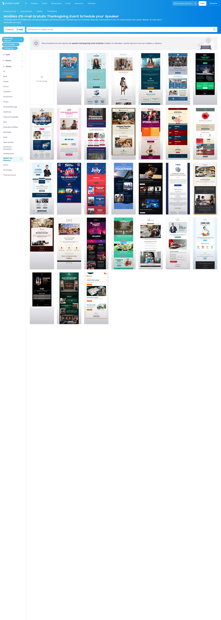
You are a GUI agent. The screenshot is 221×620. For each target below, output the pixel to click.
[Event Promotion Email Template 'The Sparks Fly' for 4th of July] (69, 189)
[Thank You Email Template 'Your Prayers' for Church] (42, 243)
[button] (22, 55)
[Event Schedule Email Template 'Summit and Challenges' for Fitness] (150, 134)
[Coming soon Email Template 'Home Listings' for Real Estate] (96, 298)
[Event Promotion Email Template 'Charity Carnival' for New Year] (123, 243)
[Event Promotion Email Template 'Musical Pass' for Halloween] (96, 243)
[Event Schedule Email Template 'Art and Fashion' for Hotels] (69, 298)
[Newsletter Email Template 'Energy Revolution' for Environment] (123, 189)
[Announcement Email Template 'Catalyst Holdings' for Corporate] (150, 79)
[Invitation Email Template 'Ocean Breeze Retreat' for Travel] (150, 243)
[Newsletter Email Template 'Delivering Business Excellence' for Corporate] (42, 189)
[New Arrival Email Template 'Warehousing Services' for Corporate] (96, 134)
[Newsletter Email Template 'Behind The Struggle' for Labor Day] (178, 79)
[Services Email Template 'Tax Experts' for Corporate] (178, 243)
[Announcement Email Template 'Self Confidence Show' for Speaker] (42, 298)
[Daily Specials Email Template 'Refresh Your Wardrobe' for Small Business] (123, 79)
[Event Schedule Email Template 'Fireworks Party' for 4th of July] (96, 189)
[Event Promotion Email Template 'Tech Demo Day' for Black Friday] (205, 79)
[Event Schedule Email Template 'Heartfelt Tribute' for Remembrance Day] (205, 134)
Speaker (40, 11)
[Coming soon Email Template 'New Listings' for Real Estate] (205, 189)
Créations (10, 29)
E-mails (20, 29)
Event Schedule (26, 11)
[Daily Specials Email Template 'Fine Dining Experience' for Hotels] (69, 243)
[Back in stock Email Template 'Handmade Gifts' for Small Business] (123, 134)
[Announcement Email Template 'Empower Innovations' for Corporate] (96, 79)
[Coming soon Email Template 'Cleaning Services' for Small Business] (205, 243)
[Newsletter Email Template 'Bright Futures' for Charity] (42, 134)
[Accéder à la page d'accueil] (9, 3)
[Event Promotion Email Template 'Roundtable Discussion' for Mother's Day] (69, 134)
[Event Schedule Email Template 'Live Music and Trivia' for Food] (178, 134)
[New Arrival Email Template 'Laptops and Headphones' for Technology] (150, 189)
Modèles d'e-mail (10, 11)
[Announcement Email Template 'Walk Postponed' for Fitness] (69, 79)
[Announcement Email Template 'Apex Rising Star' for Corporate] (178, 189)
